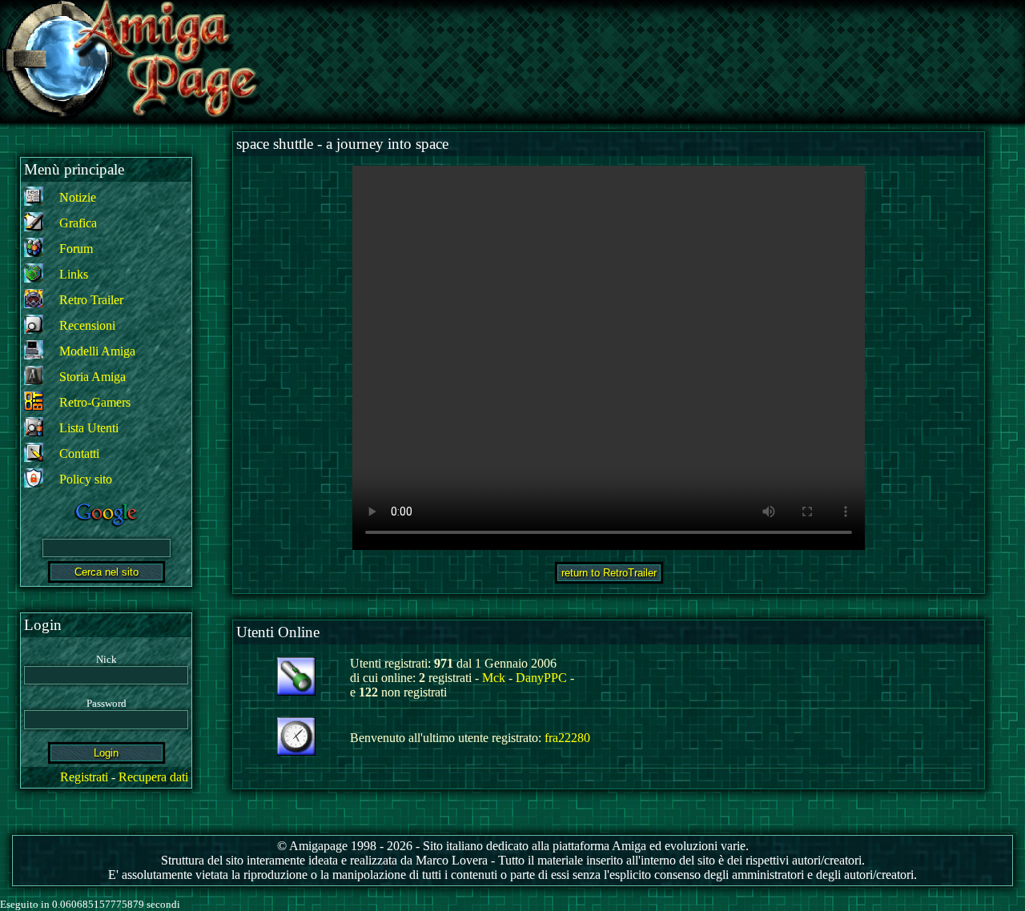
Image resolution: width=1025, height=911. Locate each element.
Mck (493, 677)
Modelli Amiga (97, 351)
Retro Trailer (91, 300)
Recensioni (87, 325)
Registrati (84, 777)
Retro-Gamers (95, 402)
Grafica (78, 223)
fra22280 (567, 737)
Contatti (79, 453)
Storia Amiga (92, 376)
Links (73, 274)
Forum (76, 248)
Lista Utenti (89, 428)
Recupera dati (153, 777)
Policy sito (85, 479)
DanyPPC (541, 677)
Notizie (77, 197)
